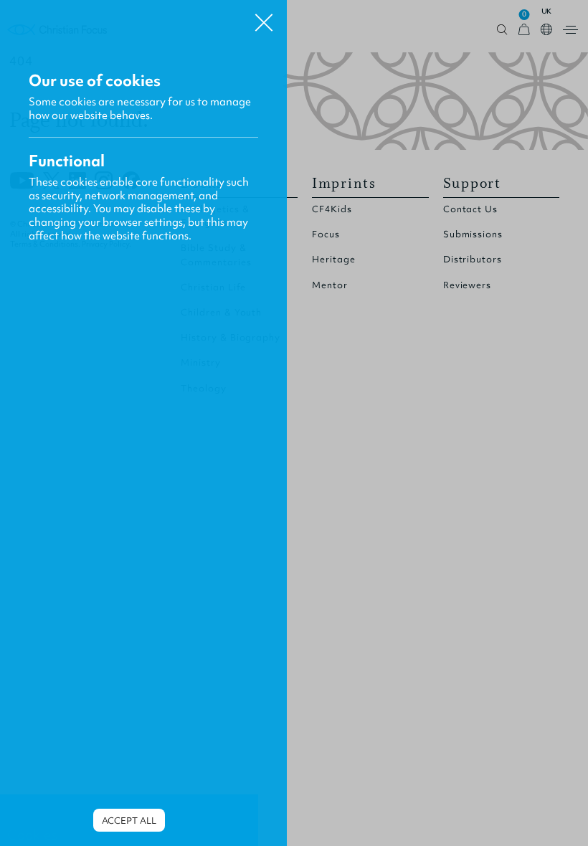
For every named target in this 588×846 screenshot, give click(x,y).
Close (263, 17)
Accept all (129, 820)
